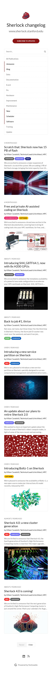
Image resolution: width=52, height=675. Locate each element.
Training (9, 127)
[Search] (45, 51)
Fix (7, 90)
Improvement (11, 100)
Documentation (12, 80)
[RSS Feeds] (28, 656)
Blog (8, 69)
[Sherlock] (26, 16)
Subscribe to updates (26, 41)
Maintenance (11, 106)
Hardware (10, 95)
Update (9, 132)
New (8, 111)
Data (8, 74)
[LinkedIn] (24, 656)
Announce (10, 64)
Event (8, 85)
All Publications (12, 59)
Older (30, 645)
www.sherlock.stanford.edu (26, 31)
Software (10, 121)
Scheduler (10, 116)
